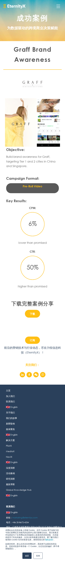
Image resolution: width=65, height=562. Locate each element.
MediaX (10, 451)
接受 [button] (27, 555)
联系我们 (10, 401)
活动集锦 (10, 473)
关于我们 (10, 412)
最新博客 (10, 484)
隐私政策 (49, 539)
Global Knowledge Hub (19, 489)
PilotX (9, 445)
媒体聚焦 (10, 429)
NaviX (9, 456)
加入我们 (10, 396)
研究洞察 (10, 478)
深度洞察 (10, 467)
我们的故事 (11, 418)
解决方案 (10, 440)
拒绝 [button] (38, 555)
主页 (8, 390)
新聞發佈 (10, 423)
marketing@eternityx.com (25, 517)
